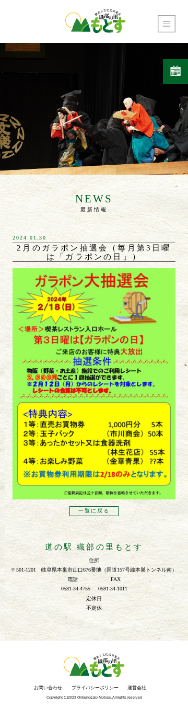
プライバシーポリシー (95, 687)
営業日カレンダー (175, 71)
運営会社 (136, 687)
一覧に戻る (94, 511)
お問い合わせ (48, 687)
